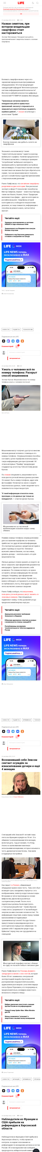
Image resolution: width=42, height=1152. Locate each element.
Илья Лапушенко (8, 684)
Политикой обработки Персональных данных (16, 9)
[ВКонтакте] (18, 341)
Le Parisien (15, 885)
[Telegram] (13, 341)
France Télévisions (19, 797)
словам (7, 474)
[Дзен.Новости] (4, 341)
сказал (21, 111)
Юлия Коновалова (9, 293)
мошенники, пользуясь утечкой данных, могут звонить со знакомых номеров (20, 594)
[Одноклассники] (22, 341)
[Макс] (8, 341)
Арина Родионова (9, 1072)
